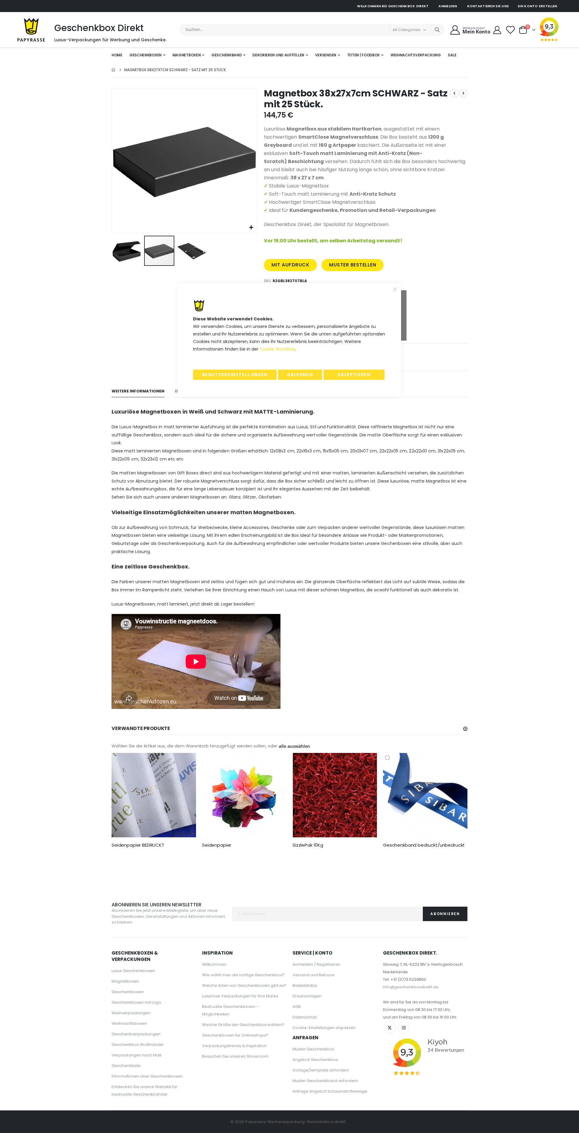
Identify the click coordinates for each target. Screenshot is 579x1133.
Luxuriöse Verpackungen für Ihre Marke (240, 996)
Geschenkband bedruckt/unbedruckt (424, 845)
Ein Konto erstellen (537, 6)
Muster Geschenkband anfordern (325, 1081)
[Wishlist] (510, 30)
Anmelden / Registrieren (316, 964)
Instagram (404, 1027)
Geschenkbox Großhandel (137, 1044)
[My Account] (497, 30)
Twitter (390, 1027)
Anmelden (447, 6)
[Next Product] (463, 93)
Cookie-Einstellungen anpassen (324, 1028)
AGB (297, 1006)
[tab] (138, 391)
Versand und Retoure (313, 975)
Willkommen (214, 964)
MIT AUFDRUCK (290, 264)
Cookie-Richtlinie (277, 349)
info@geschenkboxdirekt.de (410, 987)
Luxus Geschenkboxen (133, 971)
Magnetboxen (125, 981)
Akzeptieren (354, 374)
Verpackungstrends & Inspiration (234, 1046)
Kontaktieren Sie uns (488, 6)
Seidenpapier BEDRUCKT (138, 845)
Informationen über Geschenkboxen (147, 1076)
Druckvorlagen (307, 996)
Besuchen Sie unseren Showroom (235, 1056)
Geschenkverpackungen (136, 1034)
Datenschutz (305, 1017)
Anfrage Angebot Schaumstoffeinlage (330, 1091)
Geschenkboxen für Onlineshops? (235, 1035)
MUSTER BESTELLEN (352, 264)
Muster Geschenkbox (313, 1049)
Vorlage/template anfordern (321, 1070)
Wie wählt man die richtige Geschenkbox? (243, 975)
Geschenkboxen (128, 992)
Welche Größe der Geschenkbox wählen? (243, 1025)
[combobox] (312, 30)
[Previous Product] (454, 93)
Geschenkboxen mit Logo (136, 1002)
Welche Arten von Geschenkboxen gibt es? (244, 985)
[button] (251, 227)
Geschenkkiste (126, 1065)
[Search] (437, 30)
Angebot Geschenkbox (315, 1059)
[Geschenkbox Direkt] (31, 30)
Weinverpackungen (131, 1013)
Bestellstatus (305, 985)
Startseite (114, 70)
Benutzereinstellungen (234, 374)
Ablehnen (300, 374)
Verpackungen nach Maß (137, 1055)
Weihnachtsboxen (129, 1023)
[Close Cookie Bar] (395, 289)
